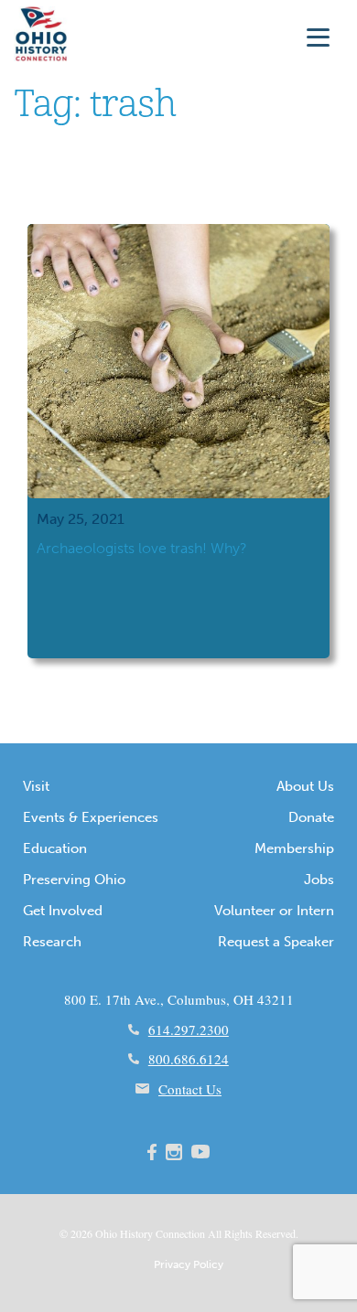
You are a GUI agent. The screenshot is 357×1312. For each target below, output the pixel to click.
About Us (305, 786)
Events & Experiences (90, 817)
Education (55, 848)
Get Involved (63, 910)
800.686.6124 (188, 1059)
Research (52, 941)
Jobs (319, 879)
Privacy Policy (188, 1264)
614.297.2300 (188, 1029)
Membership (294, 848)
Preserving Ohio (74, 879)
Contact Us (190, 1089)
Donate (311, 817)
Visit (36, 786)
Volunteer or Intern (274, 910)
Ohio (106, 1233)
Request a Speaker (276, 941)
